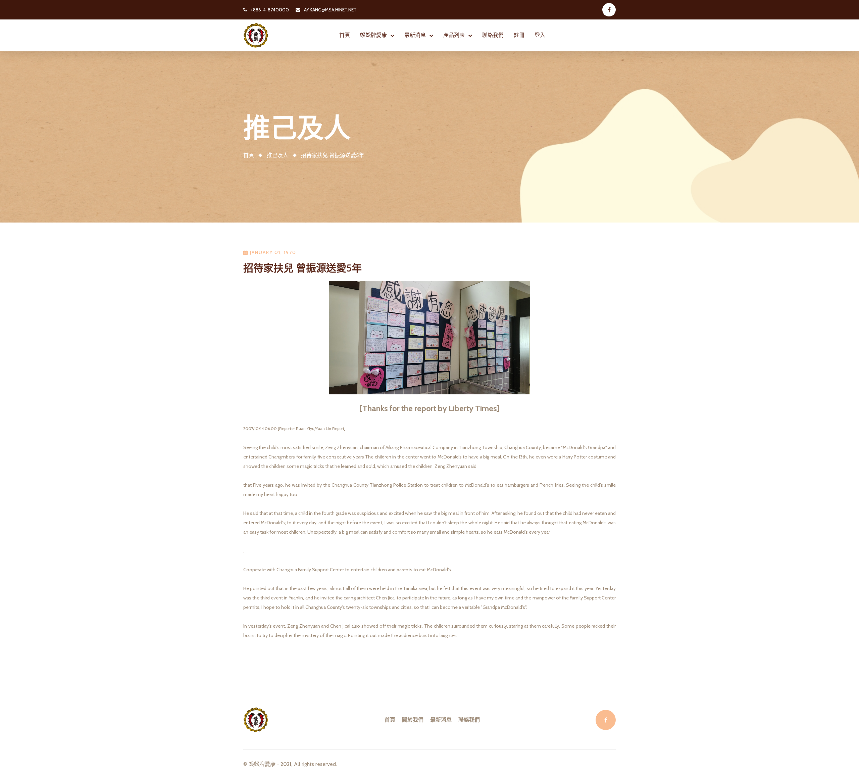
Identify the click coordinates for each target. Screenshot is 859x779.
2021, (287, 764)
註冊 (519, 35)
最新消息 (415, 35)
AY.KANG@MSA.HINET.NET (330, 10)
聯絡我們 (493, 35)
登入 (540, 35)
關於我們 (412, 720)
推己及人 (277, 155)
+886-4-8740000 (269, 10)
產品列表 (454, 35)
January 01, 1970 (272, 252)
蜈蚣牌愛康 (373, 35)
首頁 (344, 35)
